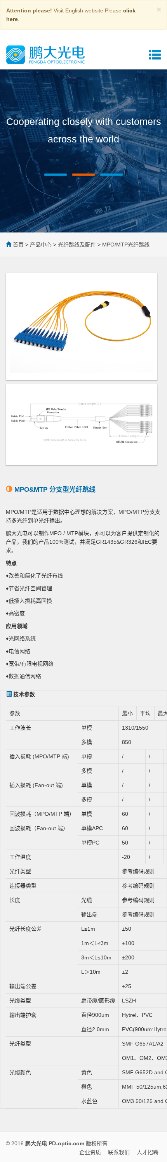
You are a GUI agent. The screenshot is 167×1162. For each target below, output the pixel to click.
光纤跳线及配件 (77, 244)
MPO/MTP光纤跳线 (126, 244)
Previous (11, 112)
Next (155, 112)
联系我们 (119, 1152)
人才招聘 (147, 1152)
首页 (18, 244)
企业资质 (90, 1152)
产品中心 (41, 244)
